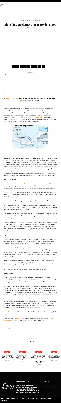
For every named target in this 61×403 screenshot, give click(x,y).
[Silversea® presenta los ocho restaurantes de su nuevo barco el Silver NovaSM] (54, 348)
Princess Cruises (37, 20)
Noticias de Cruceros (25, 20)
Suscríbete (43, 398)
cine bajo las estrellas (47, 162)
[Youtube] (7, 13)
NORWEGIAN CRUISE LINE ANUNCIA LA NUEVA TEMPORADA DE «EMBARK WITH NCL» (7, 357)
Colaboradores (4, 400)
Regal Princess (12, 98)
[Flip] (43, 66)
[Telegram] (39, 66)
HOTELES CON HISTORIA (23, 398)
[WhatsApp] (25, 66)
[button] (10, 13)
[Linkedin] (28, 66)
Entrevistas (12, 398)
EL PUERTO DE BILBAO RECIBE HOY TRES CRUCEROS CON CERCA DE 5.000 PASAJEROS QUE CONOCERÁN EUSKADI (22, 357)
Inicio (2, 398)
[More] (47, 66)
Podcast (37, 398)
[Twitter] (4, 13)
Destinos (32, 398)
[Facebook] (14, 66)
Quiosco (7, 398)
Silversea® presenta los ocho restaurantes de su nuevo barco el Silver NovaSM (54, 357)
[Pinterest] (21, 66)
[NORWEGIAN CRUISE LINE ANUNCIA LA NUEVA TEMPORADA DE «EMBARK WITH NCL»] (7, 348)
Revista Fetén (29, 28)
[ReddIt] (32, 66)
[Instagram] (2, 13)
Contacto (49, 398)
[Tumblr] (35, 66)
